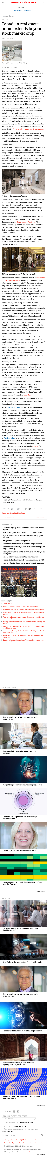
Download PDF (38, 509)
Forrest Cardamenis (11, 67)
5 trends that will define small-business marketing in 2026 (23, 560)
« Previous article (8, 518)
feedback (30, 1152)
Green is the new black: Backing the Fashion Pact (20, 607)
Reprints (21, 509)
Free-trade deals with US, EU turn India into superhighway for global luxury (18, 1064)
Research (5, 19)
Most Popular (18, 10)
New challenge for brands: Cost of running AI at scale (22, 533)
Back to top (41, 891)
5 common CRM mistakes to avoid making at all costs (22, 544)
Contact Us (39, 1143)
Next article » (40, 518)
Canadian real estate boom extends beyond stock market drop (22, 29)
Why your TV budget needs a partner (16, 541)
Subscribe (27, 10)
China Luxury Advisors (26, 222)
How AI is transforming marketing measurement (20, 557)
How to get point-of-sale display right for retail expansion (23, 563)
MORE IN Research (9, 687)
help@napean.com (26, 1123)
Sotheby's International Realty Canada (28, 129)
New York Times (14, 408)
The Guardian (9, 438)
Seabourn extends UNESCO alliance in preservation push (23, 610)
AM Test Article (8, 604)
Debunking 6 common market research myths (19, 850)
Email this (7, 509)
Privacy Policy (9, 1140)
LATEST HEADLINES (7, 524)
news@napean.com (20, 1126)
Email (6, 16)
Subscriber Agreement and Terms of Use (18, 1143)
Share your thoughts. (13, 513)
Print (12, 16)
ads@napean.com (8, 1131)
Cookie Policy (35, 1140)
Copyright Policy (22, 1140)
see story (28, 395)
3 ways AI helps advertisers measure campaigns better (22, 785)
